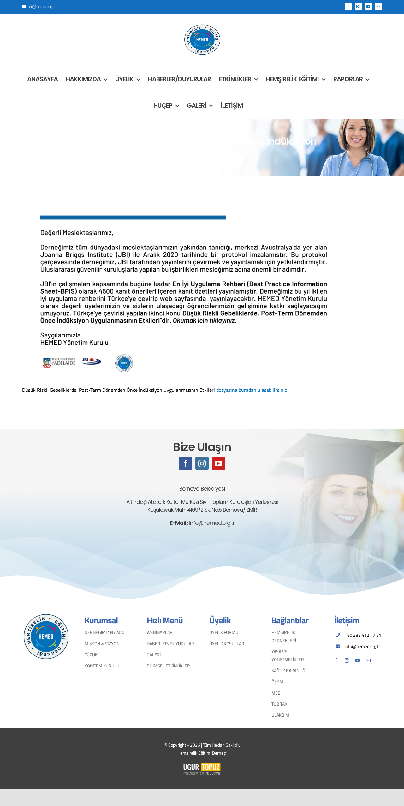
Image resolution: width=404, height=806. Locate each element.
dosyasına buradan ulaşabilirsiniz (251, 390)
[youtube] (218, 463)
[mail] (368, 660)
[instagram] (202, 463)
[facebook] (185, 463)
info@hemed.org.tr (42, 6)
